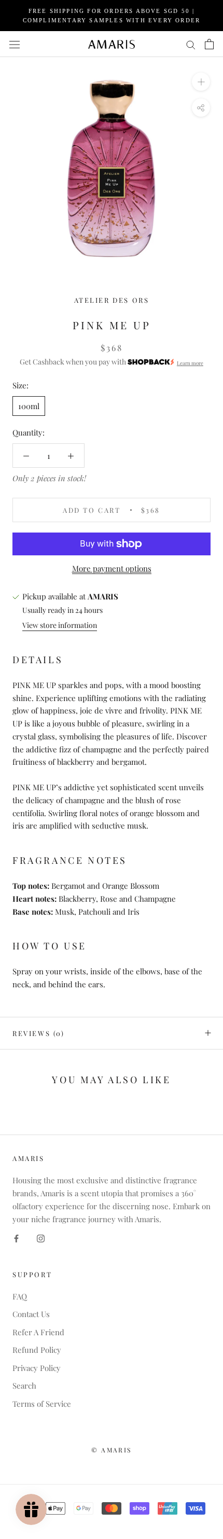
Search (24, 1385)
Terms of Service (41, 1403)
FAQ (19, 1296)
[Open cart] (209, 44)
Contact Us (31, 1314)
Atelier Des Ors (111, 300)
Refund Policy (36, 1350)
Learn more (190, 362)
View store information (59, 625)
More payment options (111, 568)
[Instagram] (41, 1237)
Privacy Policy (36, 1368)
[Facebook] (16, 1237)
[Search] (191, 44)
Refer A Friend (38, 1332)
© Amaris (111, 1450)
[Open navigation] (14, 44)
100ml (28, 406)
